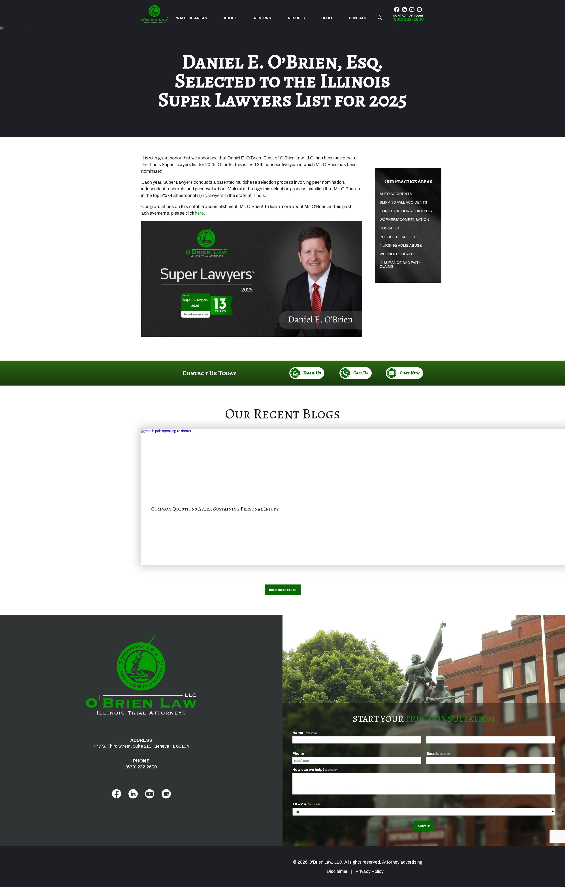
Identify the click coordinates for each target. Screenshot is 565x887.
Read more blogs (282, 589)
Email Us (312, 373)
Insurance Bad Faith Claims (401, 264)
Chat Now (410, 373)
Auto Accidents (396, 194)
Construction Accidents (406, 211)
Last (429, 746)
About (230, 18)
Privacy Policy (370, 871)
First (295, 746)
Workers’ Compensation (404, 219)
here (199, 213)
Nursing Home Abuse (401, 245)
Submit (424, 825)
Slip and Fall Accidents (403, 202)
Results (296, 18)
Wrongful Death (397, 254)
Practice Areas (190, 18)
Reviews (262, 18)
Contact (358, 18)
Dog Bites (389, 228)
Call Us (360, 373)
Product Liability (398, 237)
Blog (326, 18)
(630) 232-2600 (141, 766)
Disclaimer (337, 871)
